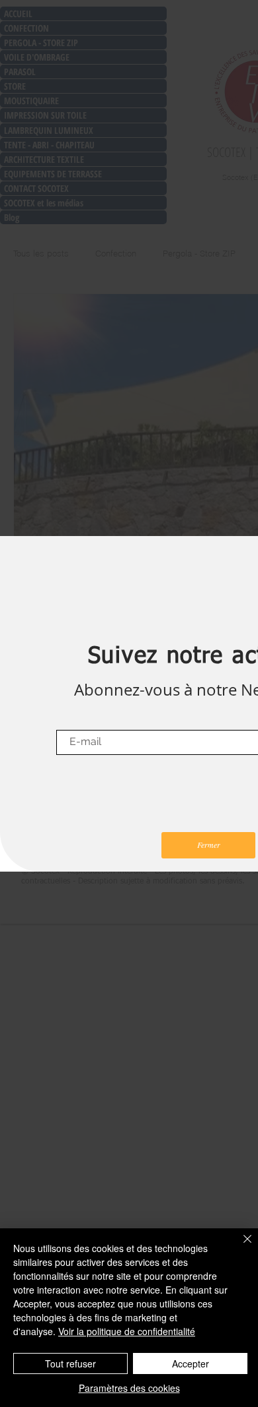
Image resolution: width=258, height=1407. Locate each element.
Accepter (190, 1363)
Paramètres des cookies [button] (129, 1387)
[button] (208, 845)
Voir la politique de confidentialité (126, 1331)
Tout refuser (70, 1363)
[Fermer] (239, 1247)
